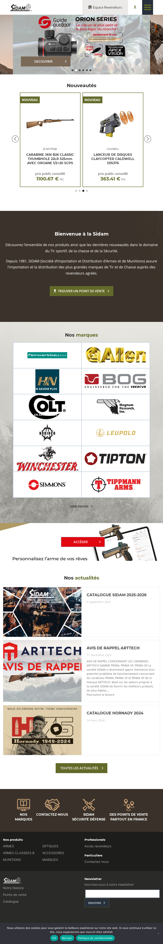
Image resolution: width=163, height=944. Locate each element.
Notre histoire (13, 888)
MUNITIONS (12, 860)
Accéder (81, 542)
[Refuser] (158, 933)
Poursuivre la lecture (100, 695)
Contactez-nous (96, 862)
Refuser (67, 938)
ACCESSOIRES (53, 853)
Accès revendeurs (97, 846)
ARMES (8, 846)
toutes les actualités (79, 768)
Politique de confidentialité (95, 938)
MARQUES (50, 860)
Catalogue (10, 901)
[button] (73, 70)
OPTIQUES (50, 846)
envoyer (94, 903)
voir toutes (79, 506)
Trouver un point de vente (81, 291)
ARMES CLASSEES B (18, 853)
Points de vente (14, 895)
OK (54, 938)
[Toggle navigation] (147, 7)
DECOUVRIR (43, 61)
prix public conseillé (50, 176)
